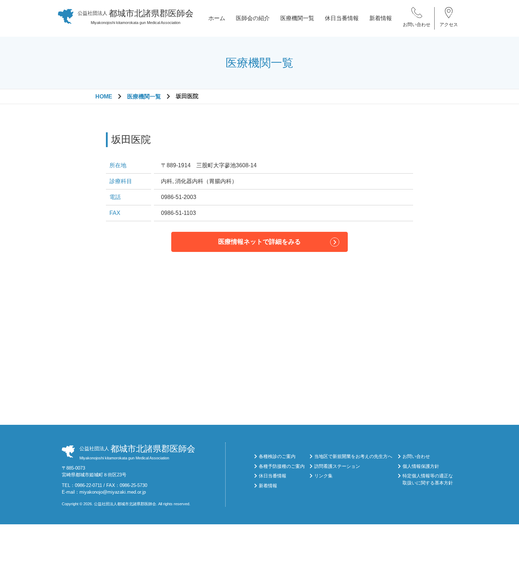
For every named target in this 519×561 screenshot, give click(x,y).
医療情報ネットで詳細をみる (259, 241)
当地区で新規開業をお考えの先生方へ (353, 456)
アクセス (449, 24)
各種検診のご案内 (277, 456)
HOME (103, 96)
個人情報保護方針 (420, 466)
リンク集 (323, 475)
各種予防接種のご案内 (282, 466)
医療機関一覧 (297, 18)
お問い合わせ (416, 24)
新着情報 (380, 18)
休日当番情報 (342, 18)
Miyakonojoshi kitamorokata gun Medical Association (135, 16)
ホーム (216, 18)
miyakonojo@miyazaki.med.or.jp (112, 492)
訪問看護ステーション (337, 466)
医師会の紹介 (253, 18)
